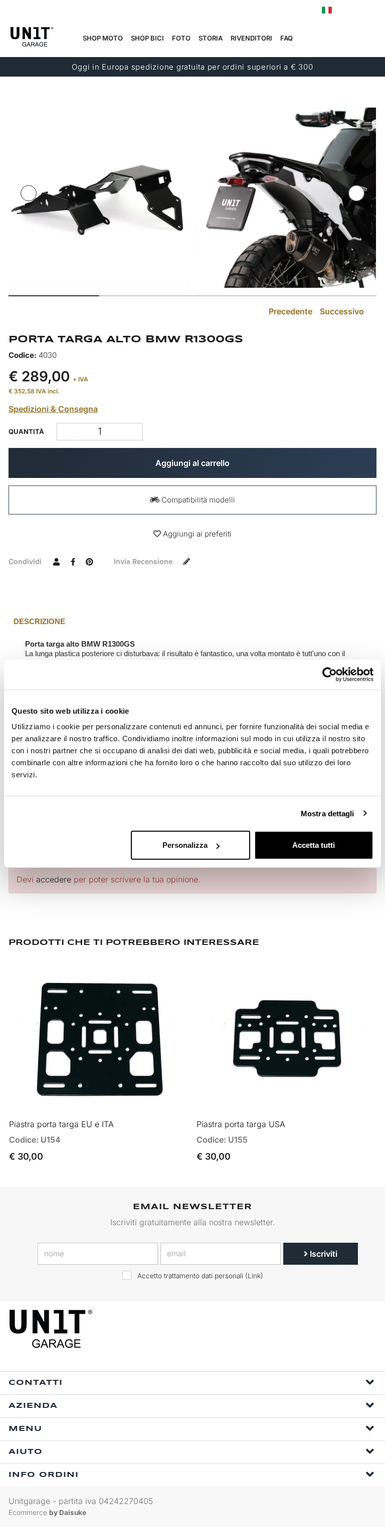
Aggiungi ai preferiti (196, 534)
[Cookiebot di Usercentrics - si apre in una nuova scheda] (329, 674)
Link (254, 1276)
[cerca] (323, 39)
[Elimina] (133, 431)
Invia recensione (144, 561)
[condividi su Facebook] (73, 561)
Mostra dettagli (327, 813)
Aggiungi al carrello (192, 463)
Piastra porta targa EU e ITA (61, 1124)
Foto (181, 38)
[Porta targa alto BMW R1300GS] (99, 198)
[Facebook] (320, 1329)
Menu (25, 1428)
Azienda (33, 1405)
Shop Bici (147, 38)
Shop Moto (103, 38)
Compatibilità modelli (197, 499)
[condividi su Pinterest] (89, 561)
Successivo (343, 311)
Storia (211, 38)
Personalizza (185, 845)
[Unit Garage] (52, 1329)
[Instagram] (343, 1329)
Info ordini (44, 1474)
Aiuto (26, 1451)
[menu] (370, 39)
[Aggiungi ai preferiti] (167, 1101)
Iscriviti (322, 1254)
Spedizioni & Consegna (53, 409)
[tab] (192, 622)
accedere (53, 879)
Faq (286, 38)
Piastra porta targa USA (241, 1124)
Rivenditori (251, 38)
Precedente (289, 311)
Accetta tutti (313, 845)
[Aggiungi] (66, 431)
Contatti (36, 1382)
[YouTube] (366, 1329)
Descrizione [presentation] (39, 621)
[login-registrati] (348, 10)
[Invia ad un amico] (56, 561)
